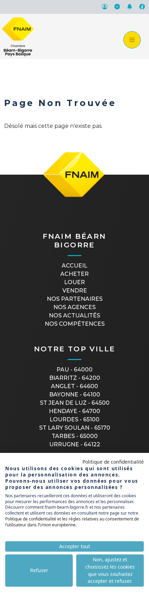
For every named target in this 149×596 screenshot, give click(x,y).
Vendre (74, 290)
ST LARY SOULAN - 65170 (74, 427)
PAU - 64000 (74, 369)
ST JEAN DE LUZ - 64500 (74, 403)
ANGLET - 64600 (74, 386)
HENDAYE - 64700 (74, 411)
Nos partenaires (75, 299)
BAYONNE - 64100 (74, 394)
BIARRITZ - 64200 (74, 378)
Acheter (74, 274)
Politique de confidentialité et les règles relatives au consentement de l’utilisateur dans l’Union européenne (72, 522)
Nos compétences (75, 324)
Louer (74, 282)
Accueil (74, 265)
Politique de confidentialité (113, 461)
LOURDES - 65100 (74, 419)
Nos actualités (74, 315)
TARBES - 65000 (75, 436)
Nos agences (74, 307)
